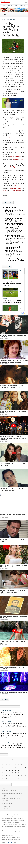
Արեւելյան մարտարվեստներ (12, 798)
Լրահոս (19, 7)
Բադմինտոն (7, 801)
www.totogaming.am (15, 156)
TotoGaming (6, 137)
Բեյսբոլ (5, 808)
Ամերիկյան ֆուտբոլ (9, 790)
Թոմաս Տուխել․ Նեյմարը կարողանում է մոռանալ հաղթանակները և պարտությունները (12, 248)
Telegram (18, 190)
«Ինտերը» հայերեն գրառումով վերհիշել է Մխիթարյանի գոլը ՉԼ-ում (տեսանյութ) (12, 283)
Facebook (5, 190)
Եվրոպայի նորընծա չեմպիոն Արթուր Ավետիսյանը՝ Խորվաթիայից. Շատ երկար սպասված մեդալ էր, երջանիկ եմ (13, 725)
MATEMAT (11, 842)
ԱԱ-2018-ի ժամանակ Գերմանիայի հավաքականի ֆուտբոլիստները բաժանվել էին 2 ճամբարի (14, 209)
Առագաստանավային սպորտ (12, 793)
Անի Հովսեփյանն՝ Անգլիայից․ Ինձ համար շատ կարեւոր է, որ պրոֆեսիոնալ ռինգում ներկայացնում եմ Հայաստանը (14, 745)
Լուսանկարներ (20, 5)
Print (5, 195)
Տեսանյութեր (8, 5)
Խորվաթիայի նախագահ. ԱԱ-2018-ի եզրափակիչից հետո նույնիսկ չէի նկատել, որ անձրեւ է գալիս (15, 237)
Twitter (13, 190)
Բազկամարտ (7, 803)
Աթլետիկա (6, 788)
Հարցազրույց (10, 7)
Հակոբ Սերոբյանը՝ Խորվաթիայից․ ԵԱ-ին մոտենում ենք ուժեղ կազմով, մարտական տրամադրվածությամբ (14, 735)
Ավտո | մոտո (7, 795)
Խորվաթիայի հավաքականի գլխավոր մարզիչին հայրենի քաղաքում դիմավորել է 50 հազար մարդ (14, 225)
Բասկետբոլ (6, 806)
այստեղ (16, 185)
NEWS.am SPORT (16, 188)
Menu (5, 15)
